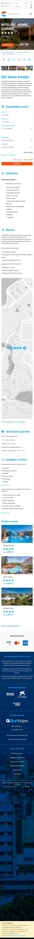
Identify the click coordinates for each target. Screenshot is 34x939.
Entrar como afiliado (12, 786)
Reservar (17, 164)
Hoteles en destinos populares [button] (10, 626)
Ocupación (4, 144)
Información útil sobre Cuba (17, 739)
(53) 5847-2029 (18, 730)
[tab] (4, 59)
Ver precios (7, 45)
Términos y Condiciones (17, 757)
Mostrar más (6, 485)
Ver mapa (15, 348)
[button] (29, 59)
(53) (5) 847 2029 (7, 3)
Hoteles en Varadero (21, 52)
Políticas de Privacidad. (18, 935)
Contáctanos (6, 6)
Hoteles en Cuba (10, 52)
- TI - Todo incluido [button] (7, 440)
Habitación (5, 137)
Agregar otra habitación (9, 155)
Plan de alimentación (8, 125)
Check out (4, 119)
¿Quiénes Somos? (17, 753)
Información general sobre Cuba (17, 735)
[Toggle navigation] (31, 14)
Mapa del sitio (17, 770)
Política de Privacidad (17, 762)
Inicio (2, 52)
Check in (4, 112)
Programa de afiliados (17, 766)
